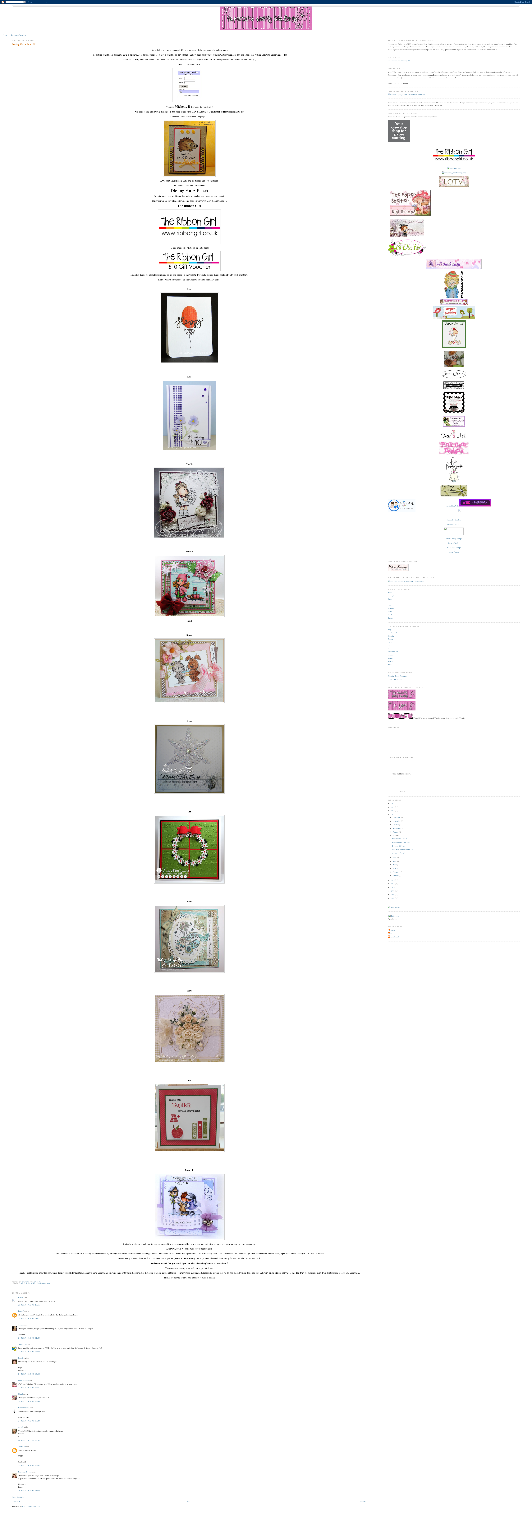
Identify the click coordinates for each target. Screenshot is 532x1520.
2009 (393, 891)
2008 (393, 894)
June (395, 857)
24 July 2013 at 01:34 (29, 1338)
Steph (390, 664)
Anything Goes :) (398, 853)
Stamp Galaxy (454, 552)
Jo (388, 648)
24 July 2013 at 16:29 (29, 1387)
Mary (390, 611)
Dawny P (391, 930)
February (396, 872)
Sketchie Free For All (400, 838)
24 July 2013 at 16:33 (29, 1401)
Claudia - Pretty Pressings (397, 676)
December (397, 817)
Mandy (390, 658)
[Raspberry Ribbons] (454, 534)
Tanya (20, 1325)
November (397, 821)
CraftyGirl (22, 1446)
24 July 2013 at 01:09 (29, 1318)
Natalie (390, 614)
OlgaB (20, 1394)
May (395, 861)
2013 (393, 814)
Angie (390, 629)
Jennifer (21, 1358)
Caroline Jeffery (394, 632)
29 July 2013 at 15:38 (29, 1490)
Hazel (390, 642)
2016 (393, 803)
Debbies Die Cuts (453, 524)
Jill (389, 645)
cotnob (20, 1427)
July (394, 835)
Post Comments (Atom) (30, 1506)
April (395, 864)
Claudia (391, 636)
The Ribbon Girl (44, 1284)
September (397, 828)
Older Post (363, 1501)
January (396, 875)
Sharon (390, 618)
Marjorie (391, 608)
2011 (393, 883)
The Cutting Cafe (452, 506)
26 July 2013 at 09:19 (29, 1440)
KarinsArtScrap (24, 1407)
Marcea (390, 661)
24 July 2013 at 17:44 (29, 1421)
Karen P (21, 1311)
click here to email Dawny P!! (399, 60)
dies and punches (27, 1284)
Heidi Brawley (23, 1380)
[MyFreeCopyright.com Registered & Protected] (406, 94)
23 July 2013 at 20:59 (29, 1305)
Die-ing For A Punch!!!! (401, 842)
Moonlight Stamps (454, 547)
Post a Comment (18, 1497)
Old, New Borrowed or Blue (402, 849)
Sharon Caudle (394, 937)
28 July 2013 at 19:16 (29, 1465)
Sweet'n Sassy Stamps (454, 538)
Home (5, 35)
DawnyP (391, 595)
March (395, 868)
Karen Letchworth (25, 1472)
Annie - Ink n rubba (395, 679)
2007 (393, 898)
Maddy (390, 655)
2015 (393, 807)
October (396, 824)
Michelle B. (22, 1344)
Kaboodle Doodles (454, 520)
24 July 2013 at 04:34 (29, 1351)
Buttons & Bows (398, 846)
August (396, 832)
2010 (393, 887)
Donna (390, 639)
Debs (390, 599)
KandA (20, 1297)
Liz (389, 602)
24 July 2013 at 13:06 (29, 1374)
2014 (393, 810)
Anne (390, 592)
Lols (389, 605)
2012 (393, 880)
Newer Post (16, 1501)
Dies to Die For (454, 543)
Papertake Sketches (18, 35)
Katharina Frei (393, 651)
